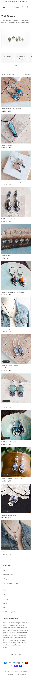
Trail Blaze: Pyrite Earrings (8, 218)
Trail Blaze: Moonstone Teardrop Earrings (12, 478)
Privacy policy (23, 671)
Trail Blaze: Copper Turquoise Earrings (11, 108)
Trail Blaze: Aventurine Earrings (9, 405)
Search (5, 570)
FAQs (5, 603)
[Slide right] (20, 65)
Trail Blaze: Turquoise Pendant (9, 145)
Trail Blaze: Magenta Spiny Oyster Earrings (12, 292)
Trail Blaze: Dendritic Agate (8, 515)
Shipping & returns (9, 579)
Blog (4, 607)
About (5, 595)
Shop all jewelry (8, 574)
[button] (4, 7)
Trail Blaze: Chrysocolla (7, 329)
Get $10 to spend (9, 611)
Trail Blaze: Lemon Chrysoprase (9, 552)
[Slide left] (12, 65)
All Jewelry (8, 56)
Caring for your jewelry (10, 583)
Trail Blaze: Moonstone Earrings (9, 365)
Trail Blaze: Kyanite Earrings (8, 441)
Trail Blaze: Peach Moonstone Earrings (11, 182)
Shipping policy (22, 674)
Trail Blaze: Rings (6, 255)
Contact (5, 599)
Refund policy (14, 671)
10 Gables (15, 669)
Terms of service (12, 674)
